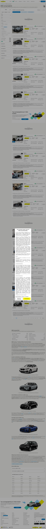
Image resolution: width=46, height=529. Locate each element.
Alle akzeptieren (27, 298)
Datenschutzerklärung (18, 296)
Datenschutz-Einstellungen (19, 299)
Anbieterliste (26, 296)
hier (28, 245)
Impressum (23, 296)
